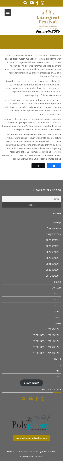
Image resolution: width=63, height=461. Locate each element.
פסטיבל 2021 (52, 263)
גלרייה (58, 323)
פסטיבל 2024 (52, 245)
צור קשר (57, 358)
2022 (56, 299)
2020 (56, 311)
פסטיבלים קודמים (53, 234)
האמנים (57, 281)
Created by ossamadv (31, 456)
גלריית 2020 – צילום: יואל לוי (46, 346)
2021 (56, 305)
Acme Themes (28, 451)
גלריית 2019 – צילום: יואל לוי (46, 352)
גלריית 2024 (53, 329)
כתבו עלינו (56, 287)
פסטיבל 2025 (52, 239)
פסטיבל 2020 (52, 269)
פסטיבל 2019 (52, 275)
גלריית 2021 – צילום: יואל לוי (46, 341)
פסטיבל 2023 (52, 251)
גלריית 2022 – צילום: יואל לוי (46, 335)
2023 (56, 293)
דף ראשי (57, 222)
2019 (56, 317)
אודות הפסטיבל (54, 228)
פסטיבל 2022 (52, 257)
